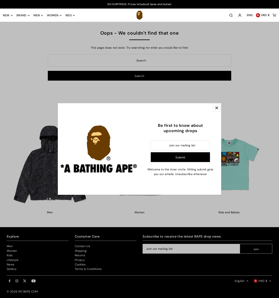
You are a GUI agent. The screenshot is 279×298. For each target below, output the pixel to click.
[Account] (240, 15)
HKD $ (265, 15)
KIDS (69, 15)
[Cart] (274, 15)
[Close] (216, 107)
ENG (250, 15)
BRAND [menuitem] (22, 15)
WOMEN (53, 15)
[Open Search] (231, 15)
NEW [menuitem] (6, 15)
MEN (36, 15)
